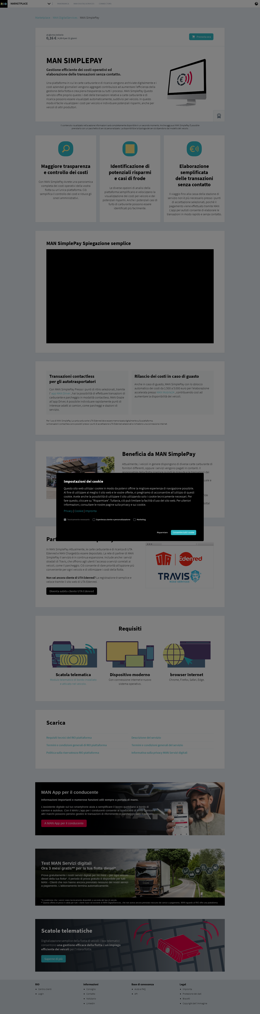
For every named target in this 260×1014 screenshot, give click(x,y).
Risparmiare (162, 532)
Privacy (68, 511)
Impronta (91, 511)
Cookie (79, 511)
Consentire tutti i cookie (183, 532)
